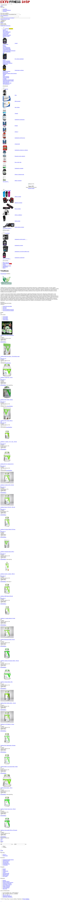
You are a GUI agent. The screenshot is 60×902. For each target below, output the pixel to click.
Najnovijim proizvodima (7, 306)
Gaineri (4, 872)
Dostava (4, 880)
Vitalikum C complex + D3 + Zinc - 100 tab (8, 441)
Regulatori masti (6, 874)
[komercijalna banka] (0, 900)
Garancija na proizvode (7, 883)
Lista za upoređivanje (7, 10)
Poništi (1, 850)
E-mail (1, 16)
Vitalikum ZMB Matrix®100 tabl (6, 596)
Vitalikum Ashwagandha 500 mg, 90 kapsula (8, 830)
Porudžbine (5, 9)
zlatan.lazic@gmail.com (7, 895)
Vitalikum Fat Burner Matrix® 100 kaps (7, 529)
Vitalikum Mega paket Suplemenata (7, 335)
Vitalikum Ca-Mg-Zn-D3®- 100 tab (7, 484)
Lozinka (2, 17)
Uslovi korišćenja (6, 887)
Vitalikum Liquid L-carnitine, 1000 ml (7, 573)
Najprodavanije (5, 862)
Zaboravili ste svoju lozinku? (9, 17)
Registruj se (6, 15)
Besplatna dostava (6, 881)
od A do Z (5, 307)
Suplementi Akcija (6, 860)
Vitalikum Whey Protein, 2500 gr (6, 399)
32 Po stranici (5, 317)
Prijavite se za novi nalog (5, 19)
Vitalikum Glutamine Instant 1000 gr (7, 551)
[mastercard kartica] (1, 900)
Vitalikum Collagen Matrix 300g (6, 681)
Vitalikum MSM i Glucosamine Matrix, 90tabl (9, 766)
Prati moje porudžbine (4, 14)
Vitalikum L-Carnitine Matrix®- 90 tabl (7, 618)
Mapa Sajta (5, 888)
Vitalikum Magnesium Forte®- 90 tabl (7, 639)
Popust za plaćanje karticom (8, 882)
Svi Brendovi (5, 864)
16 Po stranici (5, 316)
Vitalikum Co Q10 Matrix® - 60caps (7, 724)
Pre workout (5, 876)
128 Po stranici (5, 319)
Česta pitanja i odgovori (7, 884)
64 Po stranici (5, 318)
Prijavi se (2, 15)
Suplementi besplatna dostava (8, 859)
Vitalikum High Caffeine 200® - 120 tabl (8, 703)
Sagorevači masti (6, 873)
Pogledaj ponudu (31, 188)
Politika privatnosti (6, 886)
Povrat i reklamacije (6, 885)
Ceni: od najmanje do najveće (8, 309)
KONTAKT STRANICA (7, 896)
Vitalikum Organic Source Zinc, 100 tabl (8, 808)
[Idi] (20, 14)
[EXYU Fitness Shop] (15, 2)
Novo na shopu (5, 861)
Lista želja (5, 11)
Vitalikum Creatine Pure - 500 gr (6, 377)
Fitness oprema (5, 875)
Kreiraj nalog (5, 855)
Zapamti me (4, 20)
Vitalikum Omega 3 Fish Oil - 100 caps (7, 507)
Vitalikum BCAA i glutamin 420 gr (7, 463)
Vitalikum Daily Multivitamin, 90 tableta (7, 745)
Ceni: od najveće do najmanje (8, 310)
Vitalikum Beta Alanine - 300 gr (6, 787)
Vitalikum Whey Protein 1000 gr (6, 420)
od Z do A (5, 308)
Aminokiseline (5, 871)
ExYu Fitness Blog (6, 863)
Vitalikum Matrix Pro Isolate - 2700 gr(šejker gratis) (10, 356)
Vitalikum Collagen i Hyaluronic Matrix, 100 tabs (9, 660)
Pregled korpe (3, 25)
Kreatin (4, 869)
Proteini (4, 868)
